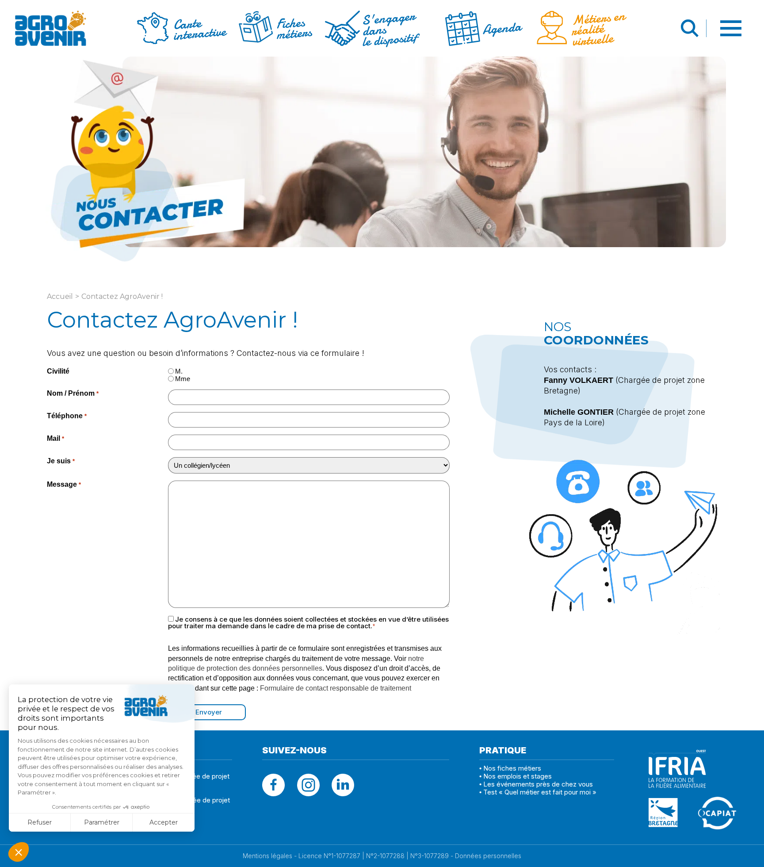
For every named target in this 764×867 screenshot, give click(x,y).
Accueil (60, 296)
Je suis (60, 461)
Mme (182, 378)
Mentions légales (267, 855)
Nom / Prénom (72, 393)
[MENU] (732, 29)
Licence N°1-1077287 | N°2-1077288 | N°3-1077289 (373, 855)
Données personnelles (488, 855)
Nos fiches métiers (512, 768)
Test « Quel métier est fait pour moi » (539, 792)
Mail (55, 438)
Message (63, 484)
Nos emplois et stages (517, 776)
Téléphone (66, 416)
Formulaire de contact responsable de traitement (335, 688)
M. (179, 371)
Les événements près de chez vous (538, 784)
